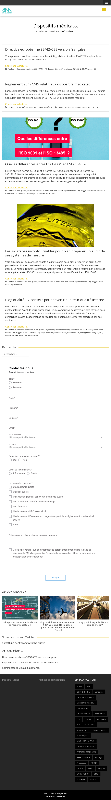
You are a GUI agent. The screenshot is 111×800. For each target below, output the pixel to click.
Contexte (32, 332)
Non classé (48, 107)
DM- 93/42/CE (78, 69)
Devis (34, 473)
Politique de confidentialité (51, 679)
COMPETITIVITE (83, 692)
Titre (11, 379)
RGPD (90, 768)
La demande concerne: (21, 483)
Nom (12, 398)
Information (19, 473)
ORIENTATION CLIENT (86, 746)
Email (12, 427)
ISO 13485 (38, 69)
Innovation (71, 332)
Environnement (60, 332)
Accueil (39, 31)
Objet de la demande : (20, 469)
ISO (78, 719)
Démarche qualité (62, 329)
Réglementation (69, 190)
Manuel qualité (100, 730)
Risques (15, 335)
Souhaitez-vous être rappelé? (24, 456)
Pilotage (98, 757)
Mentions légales (10, 679)
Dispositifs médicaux (25, 69)
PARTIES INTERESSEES (86, 752)
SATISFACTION (83, 774)
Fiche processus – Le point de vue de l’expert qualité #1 (19, 623)
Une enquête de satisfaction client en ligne (34, 501)
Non (25, 460)
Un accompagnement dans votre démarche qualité (38, 496)
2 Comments (33, 335)
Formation (74, 329)
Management (85, 332)
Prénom (13, 408)
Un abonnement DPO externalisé (29, 511)
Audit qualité (22, 281)
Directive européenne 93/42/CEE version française (45, 49)
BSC (88, 686)
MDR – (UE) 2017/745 (90, 107)
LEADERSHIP (90, 724)
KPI (78, 332)
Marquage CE (90, 69)
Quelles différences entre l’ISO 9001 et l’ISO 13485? (45, 164)
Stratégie (81, 779)
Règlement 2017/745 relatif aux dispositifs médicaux (47, 84)
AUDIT (101, 281)
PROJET (94, 763)
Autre (15, 524)
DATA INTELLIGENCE (85, 697)
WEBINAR (94, 779)
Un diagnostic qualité (23, 487)
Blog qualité (21, 190)
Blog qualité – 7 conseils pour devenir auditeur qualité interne (54, 299)
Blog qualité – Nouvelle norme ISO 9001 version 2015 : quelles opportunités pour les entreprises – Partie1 (57, 626)
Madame (17, 382)
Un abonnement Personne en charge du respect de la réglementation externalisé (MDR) (53, 518)
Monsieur (18, 387)
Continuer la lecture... (16, 65)
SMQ (21, 335)
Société (13, 418)
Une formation (20, 506)
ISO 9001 (83, 329)
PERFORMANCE (83, 757)
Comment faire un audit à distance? (21, 667)
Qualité (8, 335)
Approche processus (25, 329)
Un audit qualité (21, 491)
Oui (14, 460)
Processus (81, 763)
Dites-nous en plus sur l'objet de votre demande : (34, 535)
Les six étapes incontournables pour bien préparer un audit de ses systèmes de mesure (55, 253)
